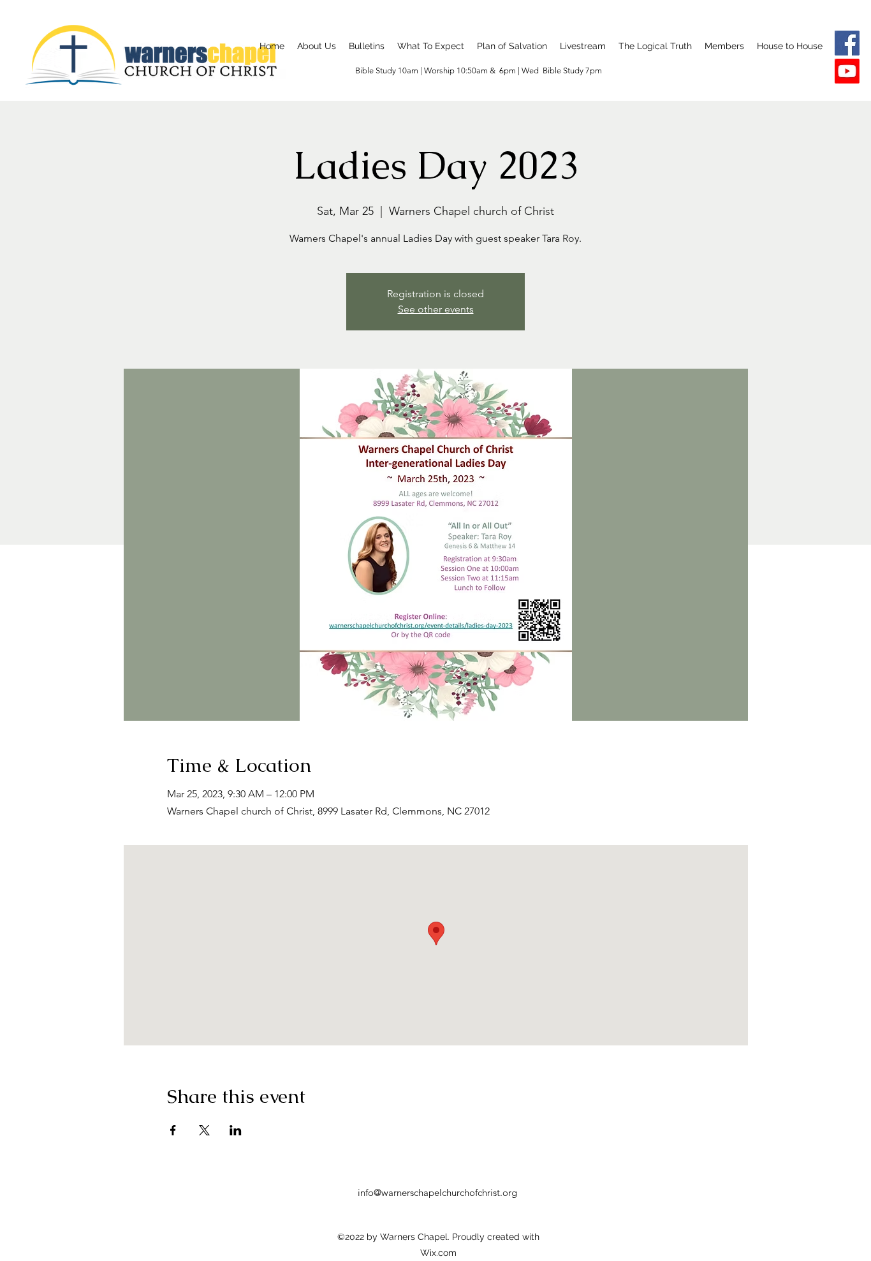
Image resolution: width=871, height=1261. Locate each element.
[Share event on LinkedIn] (236, 1130)
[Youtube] (847, 71)
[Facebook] (847, 43)
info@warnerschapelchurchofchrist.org (437, 1192)
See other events (436, 309)
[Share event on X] (204, 1130)
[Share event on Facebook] (173, 1130)
